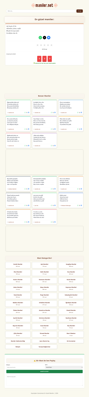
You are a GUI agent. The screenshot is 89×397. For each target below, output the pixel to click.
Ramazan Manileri (44, 279)
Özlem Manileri (18, 310)
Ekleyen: (8, 364)
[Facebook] (48, 37)
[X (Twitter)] (26, 113)
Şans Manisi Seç (44, 341)
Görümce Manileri (44, 318)
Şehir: (46, 364)
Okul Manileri (18, 272)
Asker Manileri (17, 287)
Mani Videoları (71, 333)
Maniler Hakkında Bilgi (18, 341)
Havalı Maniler (71, 279)
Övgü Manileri (44, 295)
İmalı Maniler (18, 295)
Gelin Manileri (44, 272)
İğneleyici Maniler (71, 302)
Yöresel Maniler (44, 333)
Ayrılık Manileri (18, 318)
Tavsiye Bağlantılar (44, 347)
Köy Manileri (71, 326)
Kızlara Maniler (18, 279)
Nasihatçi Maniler (71, 318)
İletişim (18, 347)
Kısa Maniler (71, 272)
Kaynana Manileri (71, 287)
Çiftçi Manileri (18, 333)
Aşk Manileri (44, 264)
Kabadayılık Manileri (71, 295)
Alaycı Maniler (44, 287)
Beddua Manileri (18, 302)
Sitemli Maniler (71, 310)
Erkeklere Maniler (44, 302)
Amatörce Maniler (44, 310)
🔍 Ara (79, 11)
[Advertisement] (44, 79)
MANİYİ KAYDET (44, 371)
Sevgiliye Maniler (71, 264)
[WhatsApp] (40, 37)
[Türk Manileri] (44, 5)
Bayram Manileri (18, 326)
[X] (44, 37)
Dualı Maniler (44, 326)
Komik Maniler (17, 264)
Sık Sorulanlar (71, 341)
